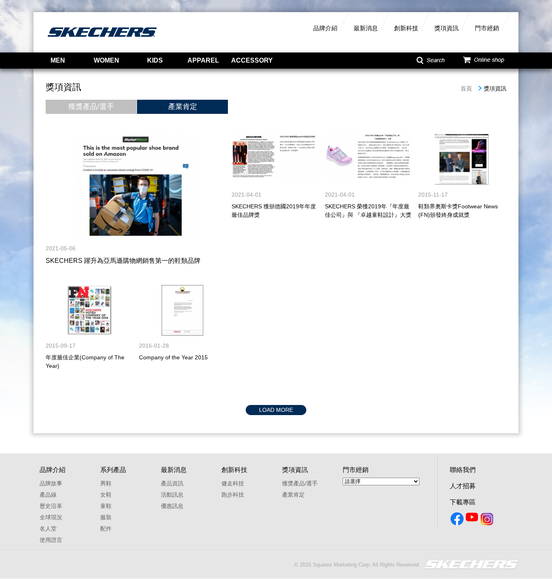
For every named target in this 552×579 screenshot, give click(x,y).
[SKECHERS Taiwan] (458, 520)
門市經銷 (487, 28)
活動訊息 (172, 494)
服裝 (106, 517)
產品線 (48, 494)
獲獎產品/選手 (91, 107)
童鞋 (106, 506)
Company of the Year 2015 (173, 357)
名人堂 (48, 528)
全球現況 (51, 517)
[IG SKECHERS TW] (487, 520)
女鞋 (106, 494)
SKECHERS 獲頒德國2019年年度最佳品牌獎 (274, 210)
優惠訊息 (172, 506)
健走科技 (232, 483)
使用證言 (51, 540)
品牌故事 (51, 483)
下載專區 (463, 502)
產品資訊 (172, 483)
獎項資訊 (446, 28)
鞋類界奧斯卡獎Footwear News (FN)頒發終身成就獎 (458, 210)
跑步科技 (232, 494)
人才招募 (463, 486)
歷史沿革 (51, 506)
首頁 (466, 88)
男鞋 (106, 483)
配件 (106, 528)
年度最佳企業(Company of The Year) (85, 361)
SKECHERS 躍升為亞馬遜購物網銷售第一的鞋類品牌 (123, 260)
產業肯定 (182, 107)
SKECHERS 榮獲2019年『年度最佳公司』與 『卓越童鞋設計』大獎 (368, 210)
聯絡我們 (463, 469)
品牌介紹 (325, 28)
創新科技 (406, 28)
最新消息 (366, 28)
